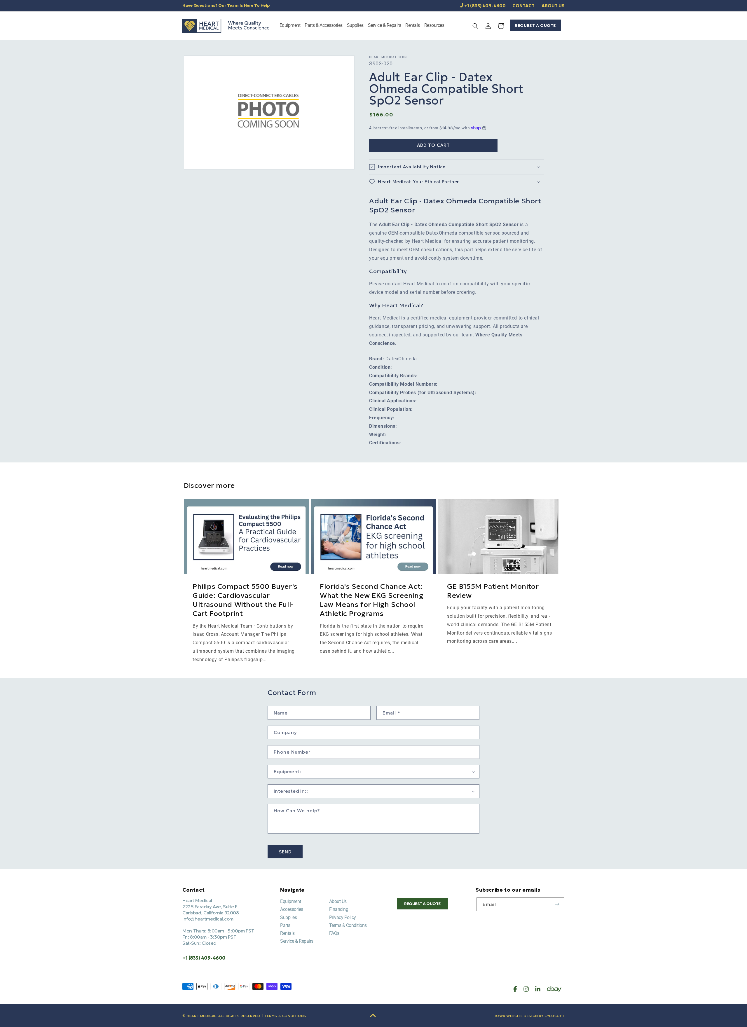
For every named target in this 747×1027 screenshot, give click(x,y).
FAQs (334, 933)
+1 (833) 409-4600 (485, 5)
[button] (290, 26)
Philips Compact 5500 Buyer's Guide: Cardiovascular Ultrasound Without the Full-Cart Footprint (245, 600)
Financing (338, 909)
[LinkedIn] (538, 989)
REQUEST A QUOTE (535, 25)
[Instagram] (526, 989)
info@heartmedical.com (207, 919)
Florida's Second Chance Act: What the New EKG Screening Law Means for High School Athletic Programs (372, 600)
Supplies (288, 917)
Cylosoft (554, 1016)
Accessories (291, 909)
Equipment (290, 901)
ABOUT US (553, 5)
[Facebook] (515, 989)
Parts (285, 925)
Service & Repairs (296, 941)
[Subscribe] (557, 904)
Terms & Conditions (348, 925)
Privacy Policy (342, 917)
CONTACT (523, 5)
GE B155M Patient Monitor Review (493, 591)
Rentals (287, 933)
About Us (338, 901)
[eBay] (554, 989)
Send (285, 852)
